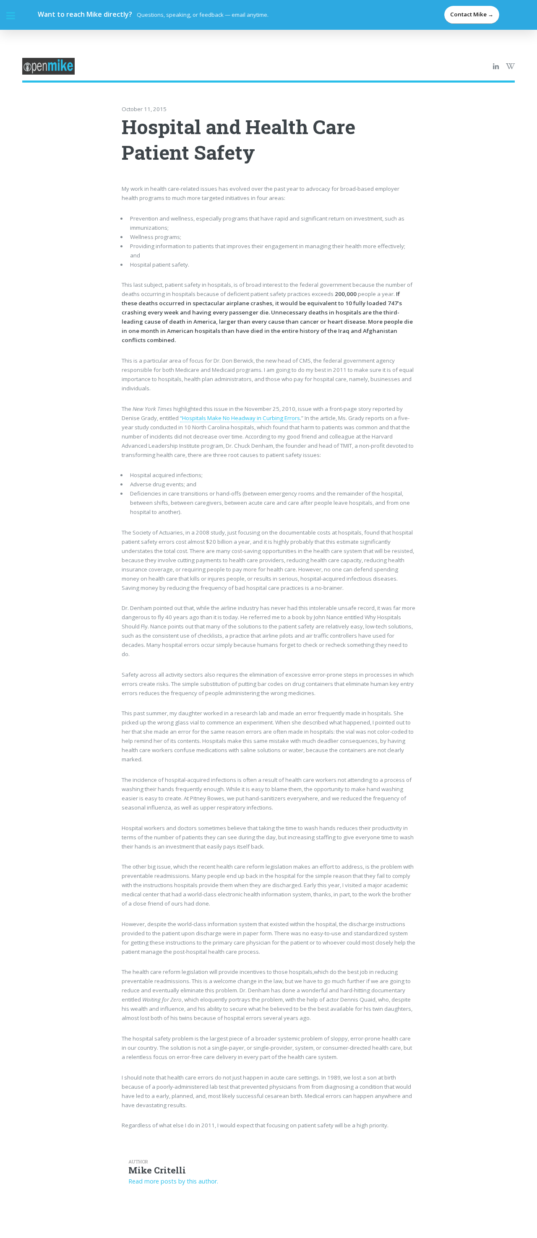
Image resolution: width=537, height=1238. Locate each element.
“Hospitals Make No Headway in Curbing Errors (240, 418)
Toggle (15, 15)
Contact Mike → (471, 14)
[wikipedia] (510, 66)
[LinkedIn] (496, 66)
